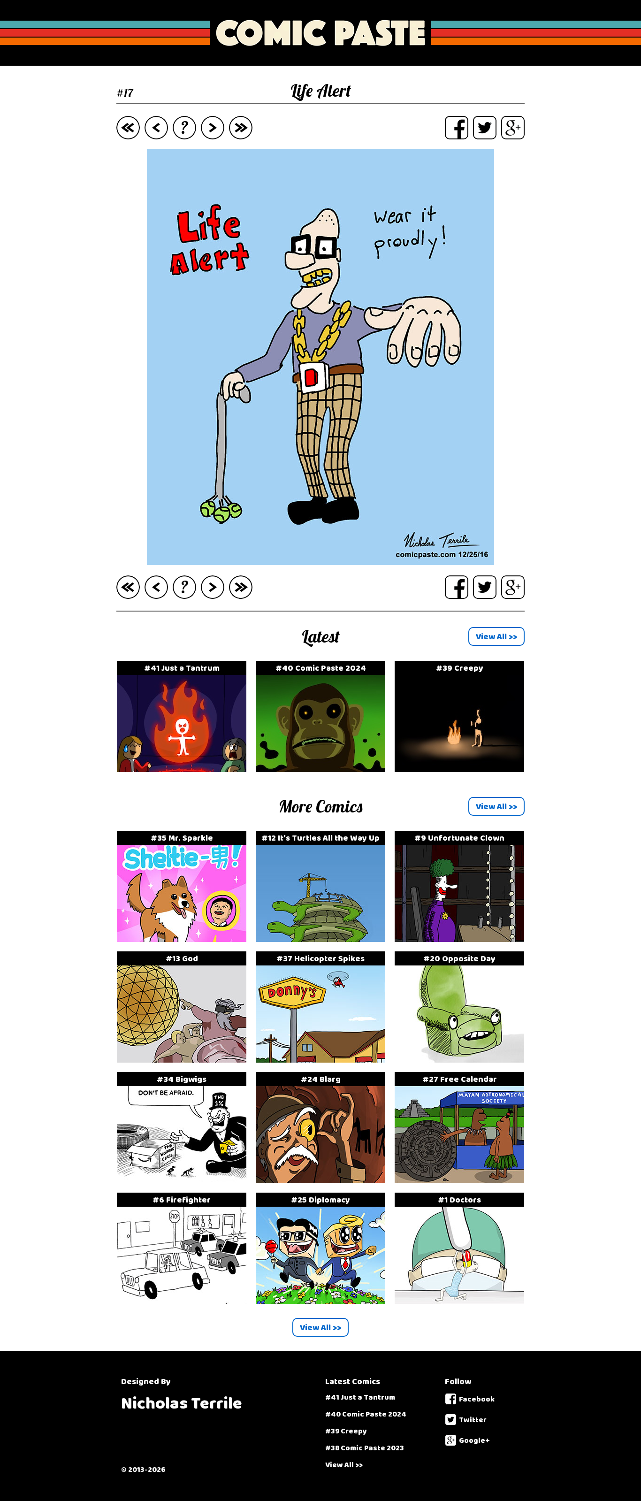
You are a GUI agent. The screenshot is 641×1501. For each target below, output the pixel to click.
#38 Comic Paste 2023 (364, 1448)
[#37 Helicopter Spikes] (325, 968)
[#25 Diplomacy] (325, 1209)
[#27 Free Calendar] (459, 1088)
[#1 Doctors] (459, 1209)
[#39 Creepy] (459, 677)
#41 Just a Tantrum (360, 1397)
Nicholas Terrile (181, 1404)
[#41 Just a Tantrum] (186, 677)
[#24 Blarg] (325, 1088)
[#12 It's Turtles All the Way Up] (325, 847)
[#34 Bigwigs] (186, 1088)
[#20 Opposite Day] (459, 968)
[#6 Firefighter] (186, 1209)
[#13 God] (186, 968)
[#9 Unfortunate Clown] (459, 847)
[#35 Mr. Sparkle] (186, 847)
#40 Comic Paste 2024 (365, 1414)
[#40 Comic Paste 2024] (325, 677)
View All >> (344, 1465)
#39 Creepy (346, 1431)
